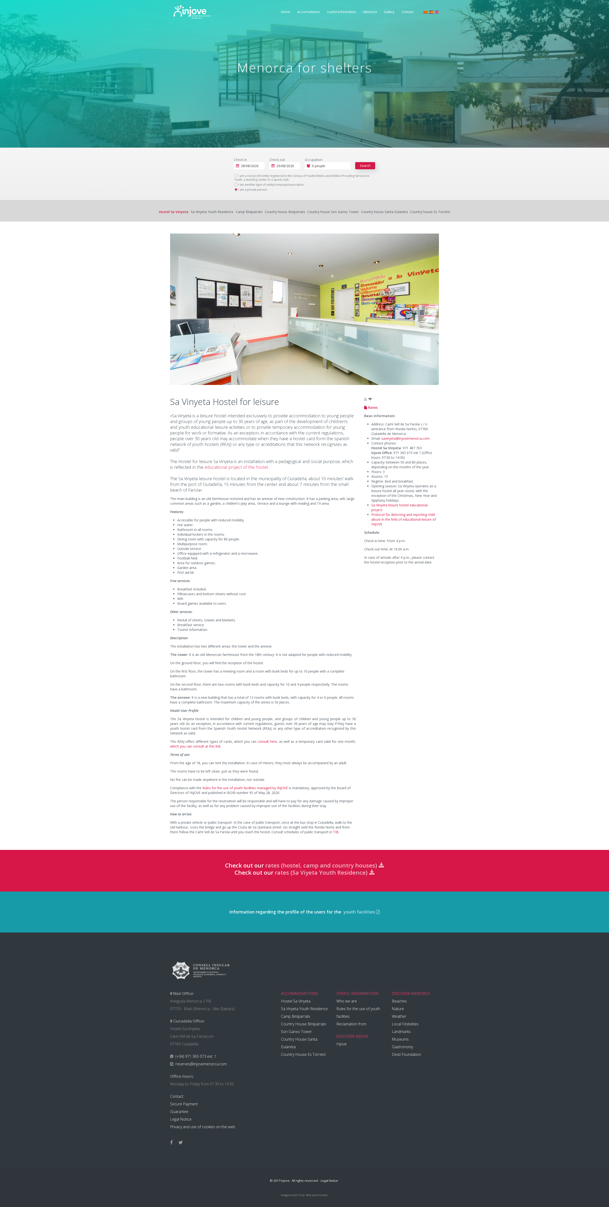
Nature (398, 1008)
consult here (267, 741)
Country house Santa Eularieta (384, 211)
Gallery (389, 12)
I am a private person (252, 190)
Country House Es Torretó (303, 1054)
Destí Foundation (406, 1054)
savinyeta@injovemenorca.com (405, 438)
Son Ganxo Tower (296, 1031)
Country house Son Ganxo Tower (333, 211)
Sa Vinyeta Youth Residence (212, 211)
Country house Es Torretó (430, 211)
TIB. (336, 832)
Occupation (313, 159)
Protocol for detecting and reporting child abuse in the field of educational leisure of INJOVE (403, 519)
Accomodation (308, 12)
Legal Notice (181, 1119)
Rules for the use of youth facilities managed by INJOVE (245, 788)
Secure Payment (184, 1104)
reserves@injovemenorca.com (200, 1064)
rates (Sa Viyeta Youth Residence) (322, 872)
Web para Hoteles (316, 1195)
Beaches (399, 1001)
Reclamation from (351, 1024)
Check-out (277, 159)
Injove (341, 1044)
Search (365, 165)
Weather (399, 1016)
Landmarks (401, 1031)
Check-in (240, 159)
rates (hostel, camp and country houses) (321, 865)
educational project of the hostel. (237, 467)
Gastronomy (402, 1046)
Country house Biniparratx (285, 211)
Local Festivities (405, 1024)
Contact (408, 12)
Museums (400, 1039)
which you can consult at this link (195, 746)
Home (285, 12)
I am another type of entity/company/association (271, 185)
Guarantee (179, 1111)
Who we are (346, 1001)
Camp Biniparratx (249, 211)
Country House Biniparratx (303, 1024)
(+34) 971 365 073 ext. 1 (195, 1056)
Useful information (341, 12)
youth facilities (359, 912)
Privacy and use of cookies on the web (202, 1126)
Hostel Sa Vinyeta (173, 211)
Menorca (370, 12)
